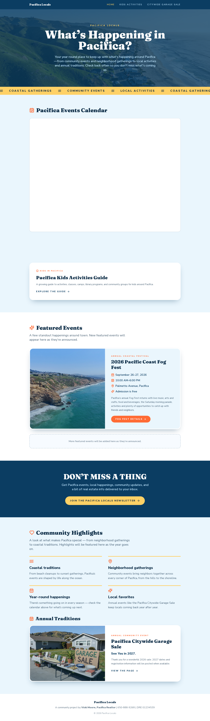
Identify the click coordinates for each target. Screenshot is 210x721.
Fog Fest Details (129, 419)
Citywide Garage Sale (164, 4)
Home (111, 4)
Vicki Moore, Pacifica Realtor (98, 707)
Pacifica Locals (40, 4)
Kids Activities (131, 4)
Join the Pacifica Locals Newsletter (103, 500)
